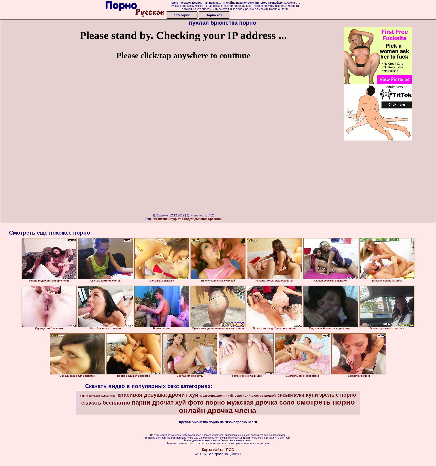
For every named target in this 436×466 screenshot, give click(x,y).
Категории (181, 15)
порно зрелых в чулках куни (98, 395)
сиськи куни (290, 395)
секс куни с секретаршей (255, 395)
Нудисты (176, 219)
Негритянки (161, 219)
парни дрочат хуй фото (168, 402)
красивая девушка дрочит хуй (157, 395)
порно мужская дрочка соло (250, 402)
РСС (230, 450)
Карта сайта (212, 450)
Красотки (215, 219)
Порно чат (214, 15)
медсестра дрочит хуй (216, 395)
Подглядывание (195, 219)
